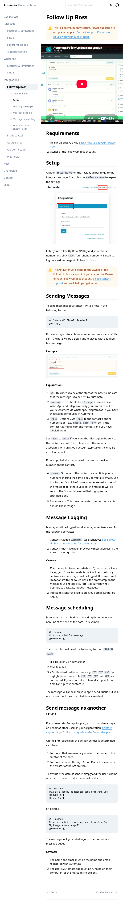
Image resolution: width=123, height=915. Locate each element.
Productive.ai (15, 135)
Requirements (64, 133)
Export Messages (17, 45)
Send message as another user (76, 711)
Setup (10, 37)
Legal (7, 184)
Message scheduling (72, 607)
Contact (8, 177)
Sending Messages (69, 296)
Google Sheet (15, 142)
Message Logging (68, 517)
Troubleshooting (17, 52)
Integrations (11, 80)
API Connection (16, 149)
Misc (6, 163)
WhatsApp (10, 59)
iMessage (9, 23)
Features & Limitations (20, 30)
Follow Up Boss (16, 87)
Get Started (11, 16)
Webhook (13, 156)
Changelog (10, 170)
